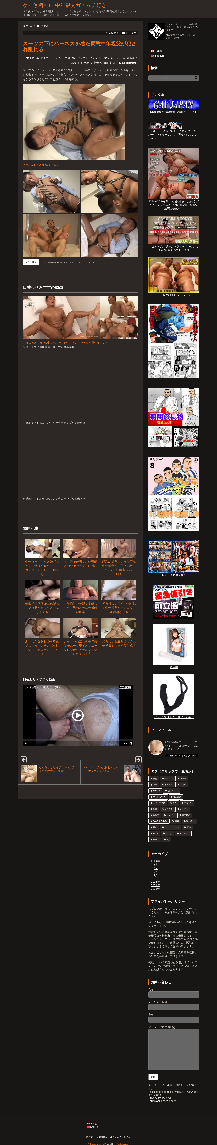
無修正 (156, 815)
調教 (105, 62)
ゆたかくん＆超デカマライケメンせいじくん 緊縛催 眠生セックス (173, 248)
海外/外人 (190, 821)
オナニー (46, 58)
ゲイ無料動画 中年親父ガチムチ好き (65, 5)
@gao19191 (128, 62)
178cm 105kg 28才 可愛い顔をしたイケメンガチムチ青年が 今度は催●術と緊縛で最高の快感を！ (174, 205)
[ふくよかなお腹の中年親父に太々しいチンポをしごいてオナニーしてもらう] (42, 628)
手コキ (183, 785)
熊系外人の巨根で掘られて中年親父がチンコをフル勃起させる (119, 608)
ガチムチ (58, 58)
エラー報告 (30, 262)
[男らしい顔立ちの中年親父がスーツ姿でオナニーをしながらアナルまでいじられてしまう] (80, 628)
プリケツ (188, 803)
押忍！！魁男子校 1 (174, 575)
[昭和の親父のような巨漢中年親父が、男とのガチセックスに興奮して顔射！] (118, 548)
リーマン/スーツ (109, 58)
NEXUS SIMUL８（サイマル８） (174, 717)
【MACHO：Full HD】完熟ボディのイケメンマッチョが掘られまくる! (65, 342)
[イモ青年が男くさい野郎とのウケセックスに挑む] (80, 548)
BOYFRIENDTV (160, 821)
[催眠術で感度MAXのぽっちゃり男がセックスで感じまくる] (42, 590)
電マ (155, 827)
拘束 (80, 62)
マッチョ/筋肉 (159, 797)
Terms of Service (158, 1101)
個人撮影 (168, 809)
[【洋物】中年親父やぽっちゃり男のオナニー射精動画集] (80, 590)
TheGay (34, 58)
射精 (73, 62)
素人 (175, 803)
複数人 (156, 839)
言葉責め (96, 62)
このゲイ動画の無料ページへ (40, 165)
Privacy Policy (156, 1098)
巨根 (189, 827)
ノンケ (169, 833)
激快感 (174, 667)
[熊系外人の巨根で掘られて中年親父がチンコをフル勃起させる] (118, 590)
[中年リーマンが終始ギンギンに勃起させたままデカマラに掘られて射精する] (42, 548)
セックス (130, 33)
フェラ (93, 58)
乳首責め (132, 58)
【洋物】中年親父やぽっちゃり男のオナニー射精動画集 (80, 608)
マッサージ (184, 833)
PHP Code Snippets (96, 1144)
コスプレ (70, 58)
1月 (156, 875)
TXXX (155, 833)
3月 (156, 868)
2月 (156, 871)
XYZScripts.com (122, 1144)
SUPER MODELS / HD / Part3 (174, 295)
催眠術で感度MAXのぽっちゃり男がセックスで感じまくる (42, 608)
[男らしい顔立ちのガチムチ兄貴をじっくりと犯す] (118, 628)
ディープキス (159, 803)
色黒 (87, 62)
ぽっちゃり (173, 791)
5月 (156, 864)
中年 (122, 58)
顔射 (112, 62)
